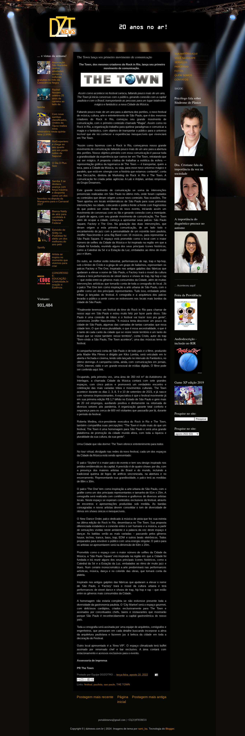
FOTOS (179, 71)
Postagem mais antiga (149, 697)
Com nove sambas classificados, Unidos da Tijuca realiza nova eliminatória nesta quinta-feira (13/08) (52, 124)
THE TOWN (123, 684)
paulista (98, 684)
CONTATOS (181, 79)
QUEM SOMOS (183, 75)
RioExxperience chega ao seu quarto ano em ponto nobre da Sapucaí (60, 148)
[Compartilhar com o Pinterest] (92, 679)
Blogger (170, 728)
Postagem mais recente (95, 697)
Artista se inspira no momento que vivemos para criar (60, 260)
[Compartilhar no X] (85, 679)
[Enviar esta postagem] (156, 674)
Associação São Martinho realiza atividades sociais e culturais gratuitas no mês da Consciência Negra (52, 72)
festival (88, 684)
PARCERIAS (182, 66)
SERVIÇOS (181, 62)
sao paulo (109, 684)
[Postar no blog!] (82, 679)
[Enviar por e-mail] (78, 679)
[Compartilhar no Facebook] (89, 679)
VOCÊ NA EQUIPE (185, 58)
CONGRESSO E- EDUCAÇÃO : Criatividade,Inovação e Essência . (60, 280)
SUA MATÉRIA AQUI (186, 53)
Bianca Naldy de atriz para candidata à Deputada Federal (59, 217)
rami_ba (142, 728)
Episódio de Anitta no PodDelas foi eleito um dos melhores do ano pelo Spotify (52, 239)
